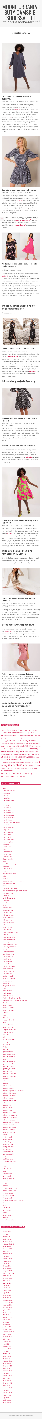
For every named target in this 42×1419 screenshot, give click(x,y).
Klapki (5, 903)
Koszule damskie (8, 952)
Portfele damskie (8, 1027)
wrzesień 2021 (7, 1363)
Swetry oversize (8, 1144)
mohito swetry (13, 759)
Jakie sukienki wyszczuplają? (20, 749)
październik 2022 (8, 1332)
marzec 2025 (7, 1261)
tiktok (4, 1166)
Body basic (6, 844)
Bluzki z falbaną (8, 825)
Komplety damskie (9, 937)
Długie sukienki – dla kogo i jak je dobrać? (19, 348)
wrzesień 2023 (7, 1305)
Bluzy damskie (7, 835)
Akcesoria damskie (9, 791)
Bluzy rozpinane (8, 839)
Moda (4, 988)
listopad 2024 (7, 1271)
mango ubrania (21, 751)
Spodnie (5, 1059)
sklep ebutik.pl (17, 765)
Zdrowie (5, 1217)
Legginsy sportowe (9, 978)
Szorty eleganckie (8, 1154)
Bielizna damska (8, 800)
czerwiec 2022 (7, 1341)
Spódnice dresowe (9, 1056)
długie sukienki (13, 356)
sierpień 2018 (7, 1383)
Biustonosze (7, 803)
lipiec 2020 (6, 1378)
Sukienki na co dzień (10, 1113)
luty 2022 (6, 1351)
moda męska (7, 993)
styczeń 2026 (7, 1237)
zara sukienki (4, 773)
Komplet (5, 935)
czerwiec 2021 (7, 1371)
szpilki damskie (8, 1159)
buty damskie (7, 852)
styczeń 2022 (7, 1354)
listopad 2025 (7, 1242)
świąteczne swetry (17, 776)
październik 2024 (8, 1273)
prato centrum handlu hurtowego (21, 762)
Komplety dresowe (9, 939)
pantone (5, 1013)
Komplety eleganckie (10, 944)
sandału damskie (8, 1039)
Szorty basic (7, 1149)
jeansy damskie (8, 893)
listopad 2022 (7, 1329)
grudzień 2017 (7, 1400)
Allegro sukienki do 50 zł (14, 730)
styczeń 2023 (7, 1324)
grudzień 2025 (7, 1239)
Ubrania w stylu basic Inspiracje (13, 1200)
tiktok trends (7, 1169)
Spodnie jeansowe (9, 1069)
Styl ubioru (6, 1078)
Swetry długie (7, 1139)
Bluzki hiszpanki (8, 813)
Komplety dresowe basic (11, 942)
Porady (5, 1022)
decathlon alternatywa (10, 864)
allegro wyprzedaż (30, 730)
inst (27, 743)
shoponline (6, 1044)
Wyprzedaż (6, 1208)
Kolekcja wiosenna (9, 925)
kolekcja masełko (8, 917)
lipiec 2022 (6, 1339)
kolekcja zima (7, 927)
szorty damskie (8, 1152)
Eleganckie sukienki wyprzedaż (32, 735)
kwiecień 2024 (7, 1288)
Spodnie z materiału (9, 1076)
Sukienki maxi (7, 1105)
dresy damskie (7, 869)
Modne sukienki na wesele (12, 998)
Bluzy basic (6, 830)
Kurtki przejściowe (9, 966)
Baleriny (5, 796)
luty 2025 (6, 1263)
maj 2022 (6, 1344)
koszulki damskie (8, 954)
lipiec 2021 (6, 1368)
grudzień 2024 (7, 1268)
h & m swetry (22, 740)
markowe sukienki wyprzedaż (21, 754)
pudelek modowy (8, 1032)
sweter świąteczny (9, 768)
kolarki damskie (8, 910)
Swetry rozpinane (8, 1147)
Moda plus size (8, 996)
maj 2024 (6, 1285)
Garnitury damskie (9, 883)
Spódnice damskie (9, 1054)
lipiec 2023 (6, 1310)
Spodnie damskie (8, 1064)
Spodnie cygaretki (9, 1061)
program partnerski (9, 1030)
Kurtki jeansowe (8, 959)
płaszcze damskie (8, 1020)
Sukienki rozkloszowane (11, 1122)
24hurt (3, 730)
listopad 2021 (7, 1359)
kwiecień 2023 (7, 1317)
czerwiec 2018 (7, 1388)
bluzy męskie (7, 837)
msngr (3, 762)
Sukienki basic (7, 1086)
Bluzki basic (7, 808)
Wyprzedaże (7, 1210)
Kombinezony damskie (10, 932)
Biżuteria (6, 805)
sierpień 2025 (7, 1249)
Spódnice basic (8, 1052)
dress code (8, 631)
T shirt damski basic (9, 1161)
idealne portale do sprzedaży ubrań (15, 891)
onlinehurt (9, 762)
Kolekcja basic (7, 913)
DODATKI (6, 866)
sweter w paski (34, 765)
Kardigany (6, 900)
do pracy (9, 117)
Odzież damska (8, 1005)
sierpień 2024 (7, 1278)
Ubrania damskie (8, 1195)
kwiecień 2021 (7, 1376)
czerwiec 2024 (7, 1283)
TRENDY (5, 1186)
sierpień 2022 (7, 1337)
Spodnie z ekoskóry (9, 1074)
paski (4, 1015)
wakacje (5, 1205)
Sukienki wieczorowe (10, 1127)
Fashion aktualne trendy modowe (14, 881)
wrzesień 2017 (7, 1402)
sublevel (5, 1081)
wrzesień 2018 (7, 1381)
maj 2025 (6, 1256)
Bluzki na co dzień (9, 817)
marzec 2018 (7, 1395)
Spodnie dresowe (8, 1066)
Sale (4, 1037)
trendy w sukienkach (15, 270)
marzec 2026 (7, 1232)
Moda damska (30, 677)
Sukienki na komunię (10, 1115)
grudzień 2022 (7, 1327)
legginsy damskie (8, 976)
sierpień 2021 (7, 1366)
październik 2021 (8, 1361)
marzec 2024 (7, 1290)
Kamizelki (6, 896)
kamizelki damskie (9, 898)
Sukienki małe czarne (10, 1103)
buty (24, 733)
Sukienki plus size (9, 1120)
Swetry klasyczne (8, 1142)
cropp (5, 861)
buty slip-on (7, 854)
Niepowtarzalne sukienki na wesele (17, 605)
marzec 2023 (7, 1320)
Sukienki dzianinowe (10, 1093)
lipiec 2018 (6, 1385)
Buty (4, 849)
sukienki (5, 276)
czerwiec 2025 (7, 1254)
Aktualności (6, 793)
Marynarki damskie (9, 986)
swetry (5, 1135)
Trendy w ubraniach (9, 1191)
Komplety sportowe (9, 947)
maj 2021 (6, 1373)
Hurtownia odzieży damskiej (17, 744)
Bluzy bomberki (8, 832)
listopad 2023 (7, 1300)
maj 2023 (6, 1315)
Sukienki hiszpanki (9, 1098)
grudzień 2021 (7, 1356)
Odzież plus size (8, 1008)
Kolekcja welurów (8, 922)
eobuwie (5, 876)
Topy (4, 1171)
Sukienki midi (30, 525)
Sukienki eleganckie (9, 1095)
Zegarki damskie (8, 1220)
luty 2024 (6, 1293)
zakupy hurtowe (8, 1215)
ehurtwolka (19, 735)
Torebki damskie (8, 1178)
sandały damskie (8, 1042)
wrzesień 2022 (7, 1334)
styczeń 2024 (7, 1295)
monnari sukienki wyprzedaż (29, 760)
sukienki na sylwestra (10, 1117)
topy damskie (7, 1174)
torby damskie (7, 1176)
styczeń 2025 (7, 1266)
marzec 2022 (7, 1349)
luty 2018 (6, 1398)
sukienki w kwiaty (8, 1125)
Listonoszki (6, 983)
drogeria (5, 871)
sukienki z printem (9, 1132)
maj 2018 (6, 1390)
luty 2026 (6, 1234)
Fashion (29, 192)
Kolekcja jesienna (8, 915)
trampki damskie (8, 1181)
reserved (6, 1035)
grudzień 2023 (7, 1298)
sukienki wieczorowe (22, 220)
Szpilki (5, 1156)
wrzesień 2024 (7, 1276)
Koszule (5, 949)
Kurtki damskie (8, 956)
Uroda (5, 1203)
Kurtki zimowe (7, 974)
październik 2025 (8, 1244)
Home (5, 886)
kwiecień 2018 (7, 1393)
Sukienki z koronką (9, 1130)
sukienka (17, 110)
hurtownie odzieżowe (10, 888)
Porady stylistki (8, 1025)
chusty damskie (8, 859)
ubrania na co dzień (30, 771)
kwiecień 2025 (7, 1259)
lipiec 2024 (6, 1281)
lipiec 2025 (6, 1251)
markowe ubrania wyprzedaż (22, 756)
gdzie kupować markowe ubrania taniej (11, 738)
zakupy (5, 1213)
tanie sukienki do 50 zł (25, 768)
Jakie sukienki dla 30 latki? (21, 746)
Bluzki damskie (8, 810)
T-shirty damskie (8, 1164)
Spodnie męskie (8, 1071)
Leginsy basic (7, 981)
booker (20, 733)
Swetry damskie (8, 1137)
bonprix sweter (11, 732)
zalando (37, 771)
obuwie (5, 1003)
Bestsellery (6, 798)
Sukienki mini (7, 1110)
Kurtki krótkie (7, 961)
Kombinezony (7, 930)
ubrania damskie (19, 771)
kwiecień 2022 (7, 1346)
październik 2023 (8, 1302)
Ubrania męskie (8, 1198)
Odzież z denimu (8, 1010)
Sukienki (5, 1083)
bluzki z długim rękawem (11, 822)
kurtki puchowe (8, 969)
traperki (5, 1183)
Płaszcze (5, 1017)
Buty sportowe (7, 856)
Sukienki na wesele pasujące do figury (17, 674)
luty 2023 (6, 1322)
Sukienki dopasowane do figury (13, 1091)
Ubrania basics (8, 1193)
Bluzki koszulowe (8, 815)
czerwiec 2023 (7, 1312)
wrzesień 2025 (7, 1246)
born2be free (7, 847)
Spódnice (6, 1049)
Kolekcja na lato (8, 920)
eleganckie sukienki (9, 874)
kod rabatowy (7, 908)
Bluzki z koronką (8, 827)
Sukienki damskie (34, 101)
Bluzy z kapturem (8, 842)
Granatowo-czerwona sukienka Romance (19, 190)
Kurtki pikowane (8, 964)
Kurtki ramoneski (8, 971)
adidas (5, 788)
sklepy (26, 351)
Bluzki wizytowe (8, 820)
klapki (5, 905)
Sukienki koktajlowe (9, 1100)
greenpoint (11, 740)
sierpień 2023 (7, 1307)
